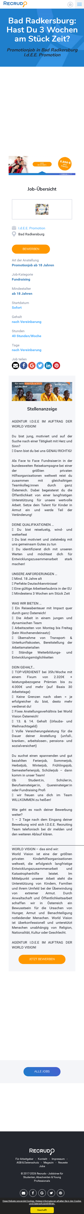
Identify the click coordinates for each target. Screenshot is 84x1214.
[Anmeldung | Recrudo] (70, 5)
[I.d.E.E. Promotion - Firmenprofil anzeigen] (42, 209)
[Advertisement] (42, 114)
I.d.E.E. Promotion (31, 228)
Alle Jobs (42, 1071)
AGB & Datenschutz (28, 1162)
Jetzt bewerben (42, 959)
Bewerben (31, 249)
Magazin (49, 1162)
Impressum (58, 1158)
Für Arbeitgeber (24, 1158)
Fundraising (21, 279)
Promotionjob (22, 265)
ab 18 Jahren (44, 265)
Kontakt (42, 1158)
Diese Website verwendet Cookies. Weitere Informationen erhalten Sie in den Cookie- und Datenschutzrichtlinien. (42, 1202)
